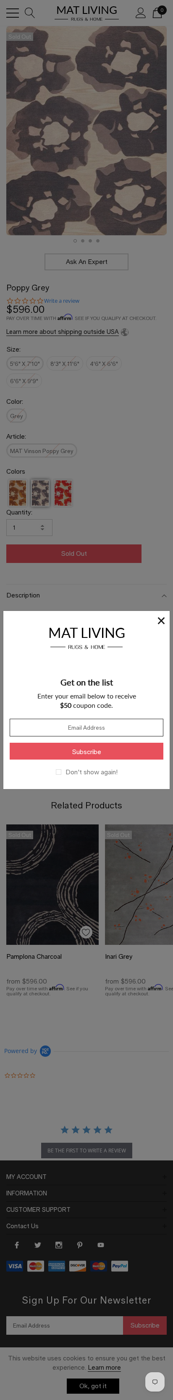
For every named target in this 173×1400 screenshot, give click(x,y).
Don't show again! (92, 772)
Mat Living (86, 637)
